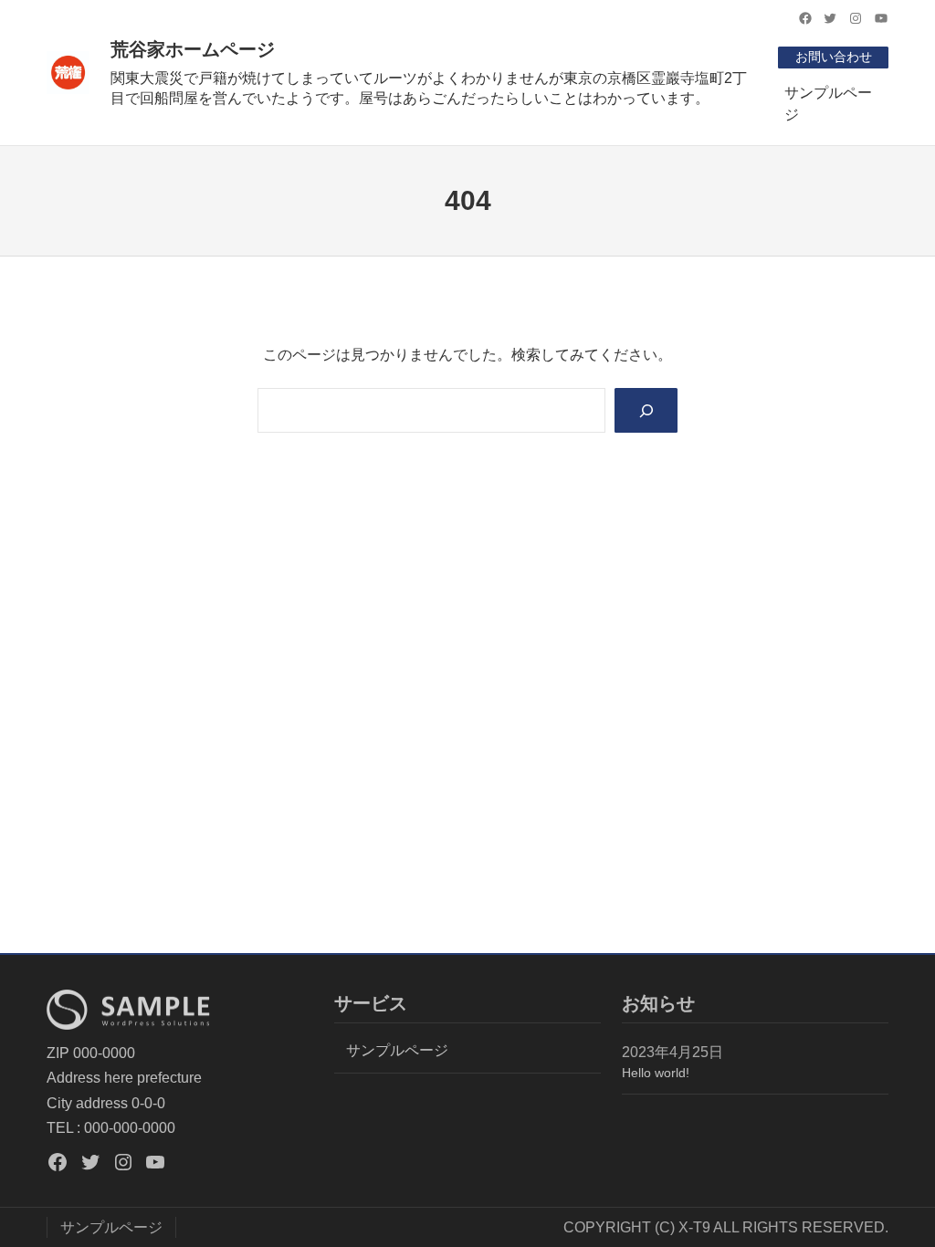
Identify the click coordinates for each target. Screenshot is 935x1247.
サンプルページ (828, 103)
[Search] (646, 410)
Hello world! (655, 1073)
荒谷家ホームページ (192, 49)
